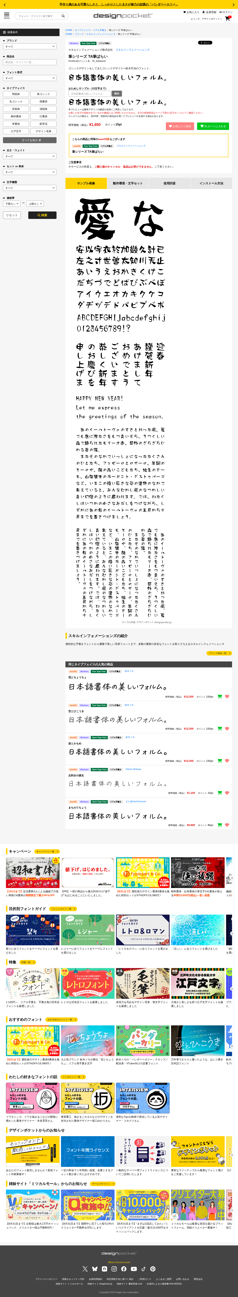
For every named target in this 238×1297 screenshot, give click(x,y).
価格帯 (11, 197)
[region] (148, 102)
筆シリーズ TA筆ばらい (88, 151)
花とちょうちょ (77, 677)
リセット (12, 215)
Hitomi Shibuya (133, 769)
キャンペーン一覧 (45, 851)
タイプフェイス (82, 30)
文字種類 (12, 182)
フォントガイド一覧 (61, 909)
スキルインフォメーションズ (100, 34)
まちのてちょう (77, 807)
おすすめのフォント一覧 (60, 1019)
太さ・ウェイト (16, 150)
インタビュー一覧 (71, 1077)
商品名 (11, 56)
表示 (116, 93)
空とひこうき (76, 711)
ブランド (12, 40)
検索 (44, 215)
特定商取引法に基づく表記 (120, 1279)
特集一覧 (26, 962)
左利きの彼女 (76, 775)
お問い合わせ (182, 1279)
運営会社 (198, 1279)
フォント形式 (14, 72)
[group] (33, 877)
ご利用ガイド (144, 1279)
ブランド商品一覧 (217, 653)
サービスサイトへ (101, 1184)
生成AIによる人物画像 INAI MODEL (164, 1283)
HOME (68, 30)
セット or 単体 (15, 166)
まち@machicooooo (136, 801)
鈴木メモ (129, 671)
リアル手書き (99, 30)
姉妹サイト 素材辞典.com (129, 1283)
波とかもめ (74, 743)
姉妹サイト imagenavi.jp (100, 1283)
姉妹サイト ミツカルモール (69, 1283)
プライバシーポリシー (46, 1279)
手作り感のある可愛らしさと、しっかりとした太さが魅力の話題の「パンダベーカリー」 (119, 4)
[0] (227, 19)
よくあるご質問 (163, 1279)
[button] (4, 4)
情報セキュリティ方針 (73, 1279)
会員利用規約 (95, 1279)
